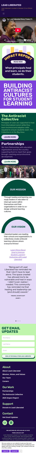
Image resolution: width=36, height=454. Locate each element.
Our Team (6, 378)
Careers (5, 381)
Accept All (14, 451)
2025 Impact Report (10, 398)
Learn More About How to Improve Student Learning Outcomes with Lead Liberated (18, 254)
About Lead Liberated (11, 371)
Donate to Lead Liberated (13, 407)
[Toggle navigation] (3, 13)
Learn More (10, 137)
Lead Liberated (11, 5)
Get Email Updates (10, 417)
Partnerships (7, 391)
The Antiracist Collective (12, 394)
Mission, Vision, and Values (13, 374)
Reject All (5, 451)
